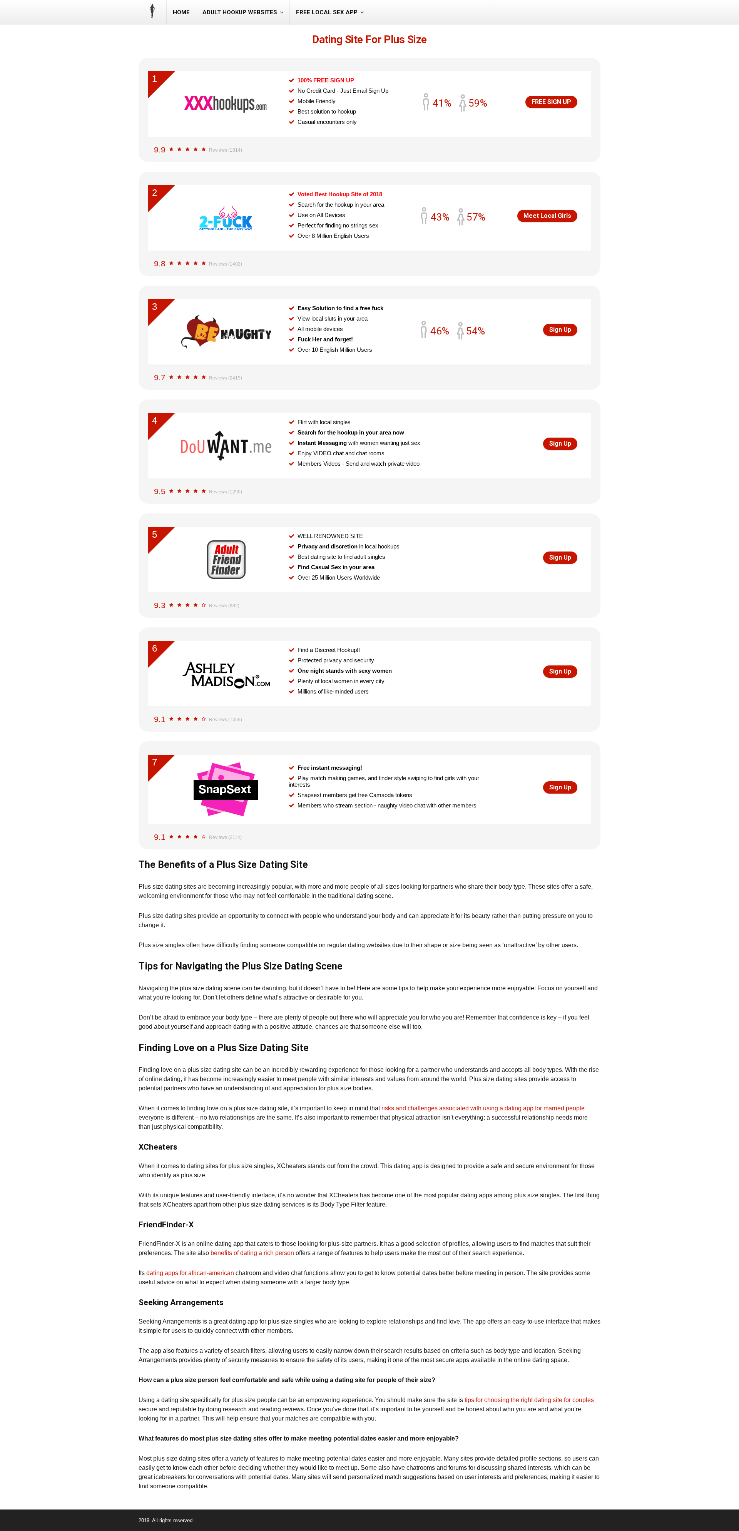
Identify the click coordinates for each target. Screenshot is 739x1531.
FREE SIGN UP (551, 101)
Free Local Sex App (327, 12)
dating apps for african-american (190, 1273)
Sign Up (560, 329)
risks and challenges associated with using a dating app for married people (483, 1108)
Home (181, 12)
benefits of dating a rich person (252, 1253)
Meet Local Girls (547, 215)
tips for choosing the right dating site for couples (529, 1400)
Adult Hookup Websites (239, 12)
